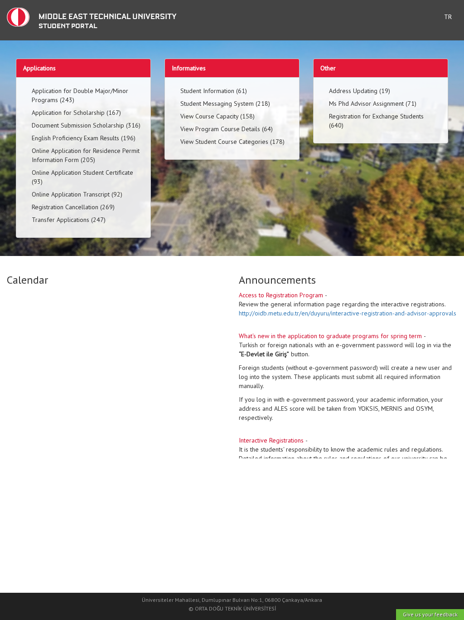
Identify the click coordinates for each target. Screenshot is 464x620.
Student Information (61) (213, 91)
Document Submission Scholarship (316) (86, 125)
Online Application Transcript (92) (77, 194)
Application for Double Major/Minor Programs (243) (80, 95)
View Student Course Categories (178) (232, 142)
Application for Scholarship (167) (76, 112)
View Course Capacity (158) (217, 116)
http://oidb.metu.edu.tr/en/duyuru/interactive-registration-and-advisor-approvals (347, 313)
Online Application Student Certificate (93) (82, 177)
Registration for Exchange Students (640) (376, 120)
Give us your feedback (430, 614)
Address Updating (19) (359, 91)
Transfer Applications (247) (69, 220)
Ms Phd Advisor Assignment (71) (372, 103)
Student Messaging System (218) (225, 103)
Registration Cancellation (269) (73, 207)
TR (448, 17)
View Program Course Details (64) (226, 129)
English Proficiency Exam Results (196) (83, 138)
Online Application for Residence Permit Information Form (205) (86, 155)
